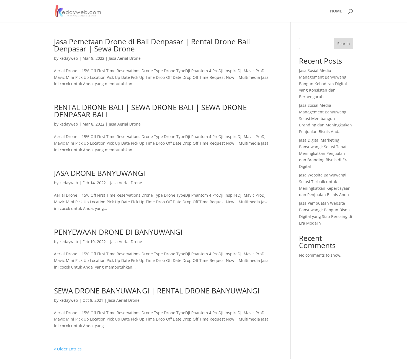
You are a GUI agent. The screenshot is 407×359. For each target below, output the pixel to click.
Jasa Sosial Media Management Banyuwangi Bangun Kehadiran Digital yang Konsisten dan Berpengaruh (323, 83)
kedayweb (69, 58)
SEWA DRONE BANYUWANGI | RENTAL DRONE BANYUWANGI (156, 291)
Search (343, 43)
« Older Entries (68, 349)
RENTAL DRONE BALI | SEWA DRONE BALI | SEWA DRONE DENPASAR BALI (150, 110)
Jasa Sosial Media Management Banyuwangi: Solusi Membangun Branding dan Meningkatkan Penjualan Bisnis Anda (325, 118)
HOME (336, 11)
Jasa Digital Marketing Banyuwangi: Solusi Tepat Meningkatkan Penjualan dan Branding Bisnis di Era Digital (324, 153)
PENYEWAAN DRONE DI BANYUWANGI (118, 232)
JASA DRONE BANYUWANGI (99, 173)
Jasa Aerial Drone (125, 58)
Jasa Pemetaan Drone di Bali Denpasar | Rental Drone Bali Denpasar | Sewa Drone (152, 45)
